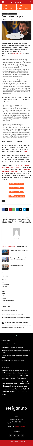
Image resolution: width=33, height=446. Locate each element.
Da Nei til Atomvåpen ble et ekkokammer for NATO (14, 327)
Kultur (4, 289)
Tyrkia (20, 389)
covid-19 (17, 370)
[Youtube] (22, 435)
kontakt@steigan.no (20, 426)
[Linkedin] (17, 209)
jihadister (8, 378)
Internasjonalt (4, 13)
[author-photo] (16, 236)
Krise (3, 383)
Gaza (25, 373)
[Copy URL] (27, 209)
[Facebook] (3, 209)
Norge (3, 293)
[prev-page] (2, 273)
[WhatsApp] (13, 209)
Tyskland (26, 389)
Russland (6, 386)
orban (7, 201)
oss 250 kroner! (26, 6)
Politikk (15, 13)
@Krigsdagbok (5, 370)
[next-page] (5, 273)
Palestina (27, 383)
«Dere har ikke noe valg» (16, 265)
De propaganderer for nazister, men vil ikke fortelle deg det (24, 221)
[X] (6, 209)
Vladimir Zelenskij (24, 201)
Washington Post (17, 53)
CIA (13, 370)
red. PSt (4, 19)
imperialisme (16, 375)
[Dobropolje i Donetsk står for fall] (5, 252)
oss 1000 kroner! (26, 8)
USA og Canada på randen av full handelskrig (12, 314)
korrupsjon (22, 381)
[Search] (31, 2)
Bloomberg (25, 151)
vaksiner (18, 392)
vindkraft (4, 394)
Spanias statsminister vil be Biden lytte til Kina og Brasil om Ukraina (9, 221)
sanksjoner (14, 386)
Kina (18, 378)
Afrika (10, 370)
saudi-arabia (20, 386)
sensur (25, 386)
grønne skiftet (5, 375)
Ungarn (17, 201)
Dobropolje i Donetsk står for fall (18, 250)
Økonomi (4, 296)
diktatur (26, 370)
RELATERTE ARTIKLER (8, 246)
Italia (3, 378)
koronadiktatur (9, 381)
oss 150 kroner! (11, 6)
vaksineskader (24, 392)
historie (11, 375)
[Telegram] (24, 209)
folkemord (14, 373)
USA (12, 391)
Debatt (4, 279)
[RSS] (14, 435)
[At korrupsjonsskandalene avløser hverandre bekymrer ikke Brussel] (5, 259)
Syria (16, 389)
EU (3, 373)
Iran (21, 375)
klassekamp (24, 378)
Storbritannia (5, 389)
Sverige (12, 389)
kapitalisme (13, 378)
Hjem (3, 11)
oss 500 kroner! (11, 8)
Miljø (3, 291)
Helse (3, 282)
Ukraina (12, 201)
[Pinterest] (10, 209)
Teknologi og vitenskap (8, 300)
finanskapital (8, 373)
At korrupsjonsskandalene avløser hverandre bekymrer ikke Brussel (16, 318)
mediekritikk (9, 383)
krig (26, 381)
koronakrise (16, 381)
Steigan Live (22, 441)
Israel (26, 375)
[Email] (20, 209)
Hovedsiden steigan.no (13, 441)
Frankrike (20, 373)
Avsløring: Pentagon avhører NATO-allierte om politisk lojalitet (15, 322)
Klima (3, 381)
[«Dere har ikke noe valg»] (5, 267)
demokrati (22, 370)
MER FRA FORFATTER (22, 246)
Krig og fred (10, 13)
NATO (16, 383)
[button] (2, 2)
